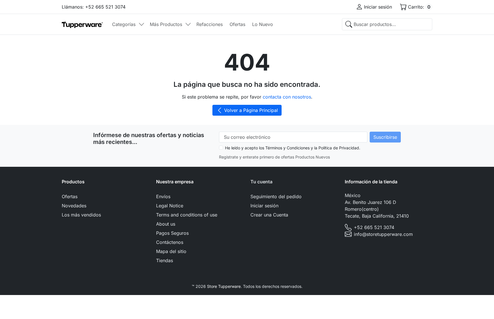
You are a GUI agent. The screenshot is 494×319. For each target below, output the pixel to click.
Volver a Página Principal (251, 110)
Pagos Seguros (172, 233)
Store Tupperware (224, 286)
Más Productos (166, 24)
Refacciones (209, 24)
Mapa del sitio (171, 251)
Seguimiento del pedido (276, 196)
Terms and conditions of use (186, 215)
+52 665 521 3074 (374, 227)
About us (165, 224)
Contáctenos (169, 242)
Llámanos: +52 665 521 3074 (94, 7)
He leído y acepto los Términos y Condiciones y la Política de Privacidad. (292, 147)
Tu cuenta (261, 181)
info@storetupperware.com (383, 234)
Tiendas (164, 260)
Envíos (163, 196)
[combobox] (387, 24)
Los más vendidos (81, 215)
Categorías (124, 24)
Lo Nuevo (262, 24)
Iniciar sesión (264, 205)
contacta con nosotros (287, 97)
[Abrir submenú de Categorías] (141, 24)
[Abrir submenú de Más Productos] (188, 24)
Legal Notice (169, 205)
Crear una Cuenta (269, 215)
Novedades (74, 205)
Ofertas (237, 24)
